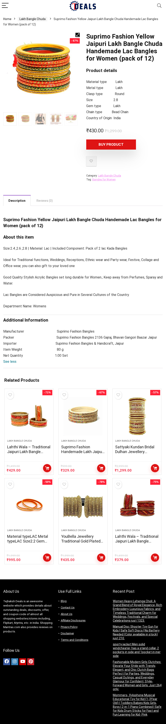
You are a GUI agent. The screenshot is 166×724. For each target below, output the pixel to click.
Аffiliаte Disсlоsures (73, 620)
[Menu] (5, 5)
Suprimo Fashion (20, 219)
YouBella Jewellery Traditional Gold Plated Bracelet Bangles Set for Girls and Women (82, 543)
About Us (66, 614)
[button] (9, 362)
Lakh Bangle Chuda (32, 19)
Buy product (111, 144)
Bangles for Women (104, 179)
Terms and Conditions (74, 639)
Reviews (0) (45, 200)
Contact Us (68, 607)
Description (17, 200)
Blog (64, 601)
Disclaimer (67, 633)
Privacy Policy (69, 627)
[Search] (159, 5)
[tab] (17, 200)
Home (7, 19)
